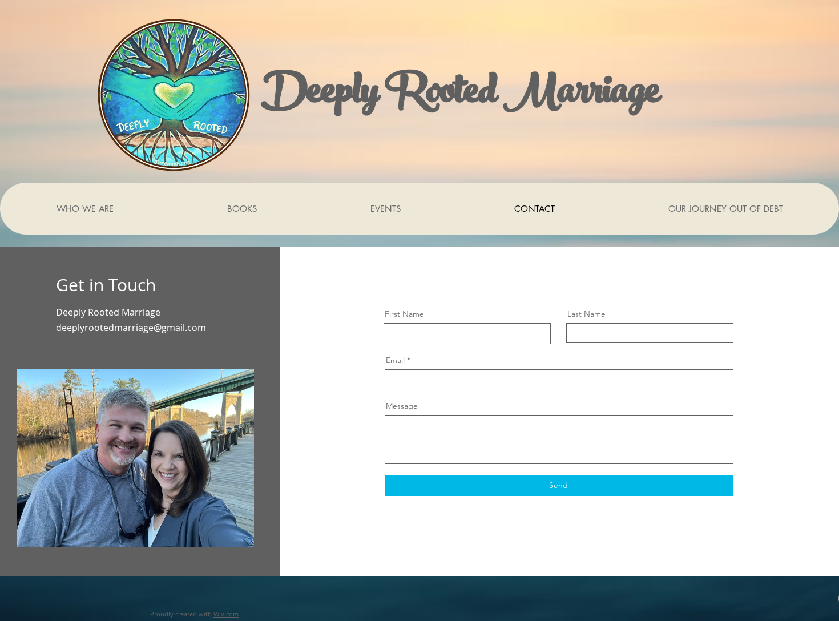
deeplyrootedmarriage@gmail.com (131, 327)
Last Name (586, 314)
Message (402, 406)
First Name (404, 314)
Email (395, 360)
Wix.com (226, 614)
